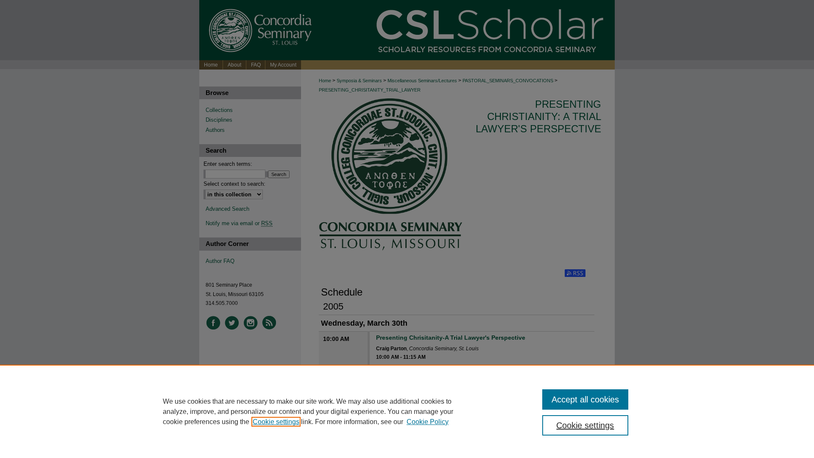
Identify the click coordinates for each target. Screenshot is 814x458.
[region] (407, 411)
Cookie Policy (428, 421)
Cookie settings (276, 421)
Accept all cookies (585, 399)
